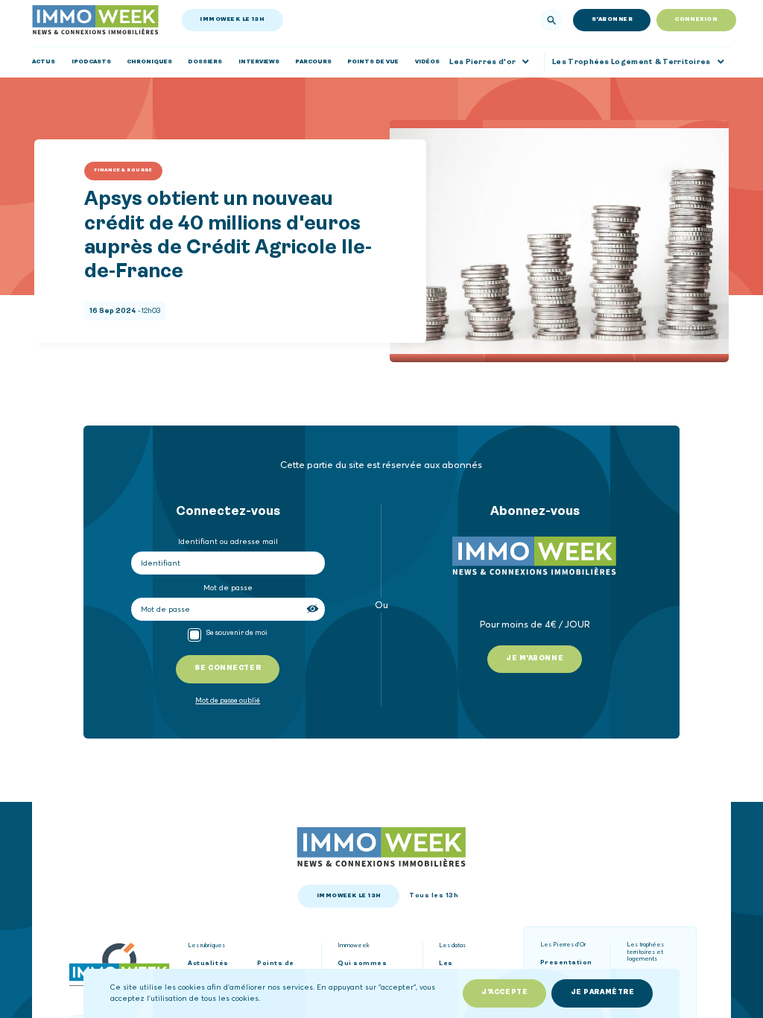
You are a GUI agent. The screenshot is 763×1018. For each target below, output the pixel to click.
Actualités (208, 964)
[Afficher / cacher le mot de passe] (313, 608)
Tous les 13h (433, 896)
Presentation (566, 963)
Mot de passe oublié (227, 701)
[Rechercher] (551, 20)
